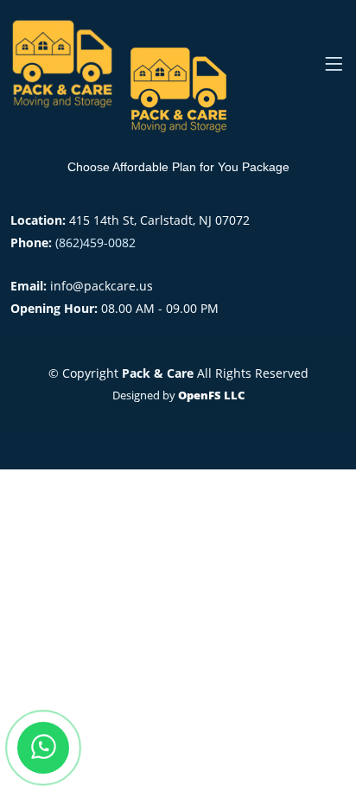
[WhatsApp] (43, 748)
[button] (333, 64)
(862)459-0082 (95, 242)
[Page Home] (65, 64)
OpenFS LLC (211, 395)
